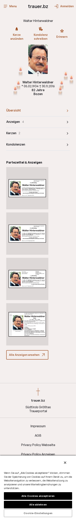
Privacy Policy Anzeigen (38, 454)
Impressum (38, 426)
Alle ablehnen (38, 504)
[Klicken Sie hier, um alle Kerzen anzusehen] (60, 91)
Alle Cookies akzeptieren (38, 495)
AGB (38, 435)
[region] (38, 486)
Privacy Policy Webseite (38, 445)
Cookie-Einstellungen (38, 513)
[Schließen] (65, 462)
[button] (27, 188)
